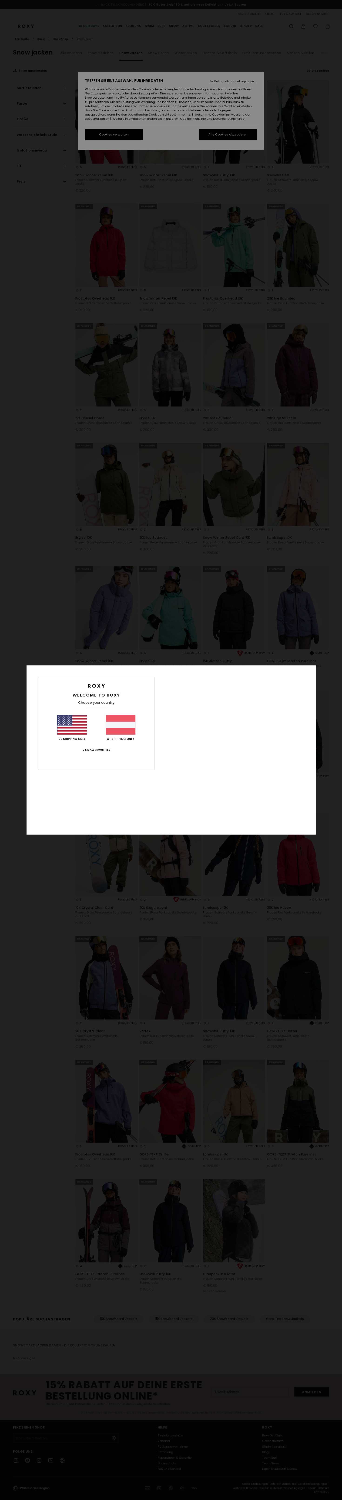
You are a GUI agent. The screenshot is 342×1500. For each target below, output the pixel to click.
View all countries (96, 750)
